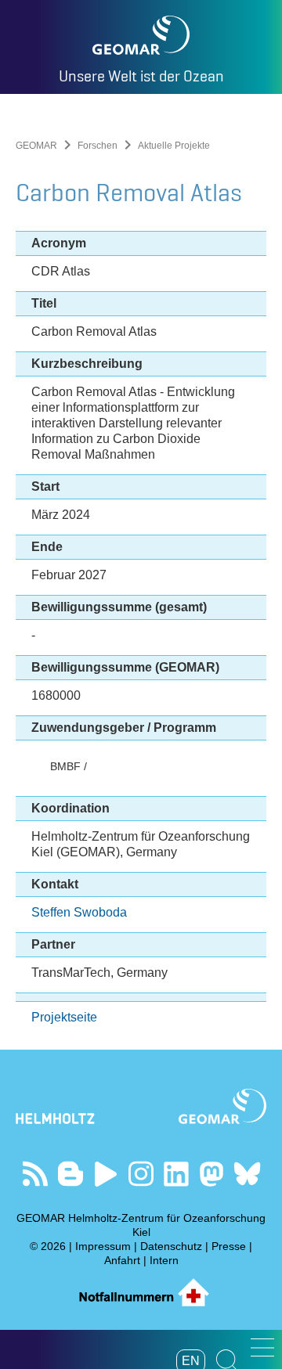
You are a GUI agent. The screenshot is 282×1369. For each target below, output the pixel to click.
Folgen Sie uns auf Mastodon (212, 1173)
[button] (262, 1347)
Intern (164, 1260)
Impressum (103, 1246)
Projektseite (64, 1017)
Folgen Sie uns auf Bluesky (247, 1173)
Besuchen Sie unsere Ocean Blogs (71, 1173)
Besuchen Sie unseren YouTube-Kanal (106, 1173)
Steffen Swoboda (79, 912)
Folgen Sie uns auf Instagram (141, 1173)
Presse (229, 1246)
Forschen (98, 145)
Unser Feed (35, 1173)
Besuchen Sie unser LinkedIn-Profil (176, 1173)
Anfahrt (122, 1260)
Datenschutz (171, 1246)
